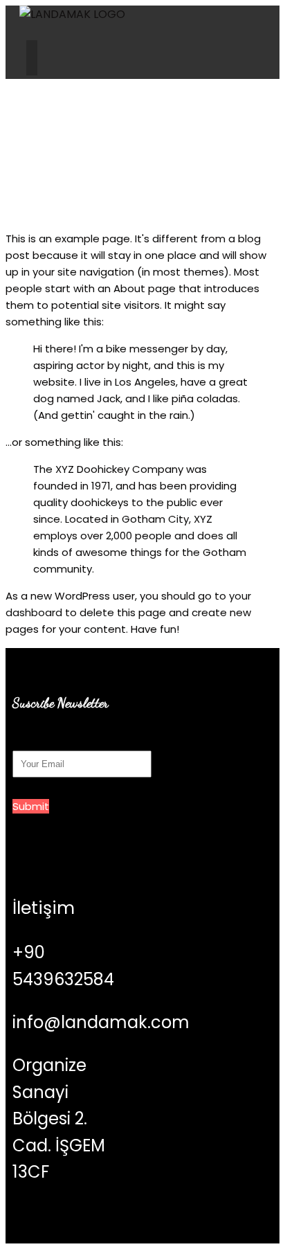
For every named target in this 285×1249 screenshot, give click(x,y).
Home (101, 182)
